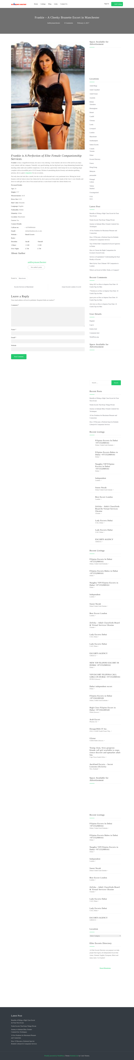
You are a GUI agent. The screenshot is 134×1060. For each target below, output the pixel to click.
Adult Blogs (93, 86)
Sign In (106, 4)
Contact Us (63, 4)
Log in (92, 325)
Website (13, 345)
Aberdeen (93, 104)
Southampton (94, 140)
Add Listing (118, 4)
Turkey (92, 186)
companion (28, 173)
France (92, 163)
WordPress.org (94, 337)
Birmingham (93, 108)
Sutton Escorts (94, 144)
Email (13, 337)
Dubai (91, 155)
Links (56, 4)
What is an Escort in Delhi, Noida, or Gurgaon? (104, 270)
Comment (15, 305)
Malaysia (92, 171)
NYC (91, 199)
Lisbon (92, 182)
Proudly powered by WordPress (54, 1056)
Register (92, 321)
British (92, 102)
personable (93, 175)
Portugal (92, 179)
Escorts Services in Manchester (23, 287)
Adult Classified (95, 90)
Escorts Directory (95, 159)
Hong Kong (93, 167)
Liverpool (93, 128)
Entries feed (93, 329)
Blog (49, 4)
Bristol (92, 112)
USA (91, 196)
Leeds (91, 124)
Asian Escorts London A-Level (71, 287)
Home (36, 4)
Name (13, 329)
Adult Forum (94, 94)
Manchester (22, 278)
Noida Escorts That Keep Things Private (102, 220)
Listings (43, 4)
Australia (92, 98)
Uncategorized (94, 192)
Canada (92, 148)
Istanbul (92, 188)
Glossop (92, 120)
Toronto (92, 151)
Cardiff (92, 116)
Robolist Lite (74, 1056)
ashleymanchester (37, 262)
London (92, 132)
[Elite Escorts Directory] (105, 797)
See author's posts (36, 267)
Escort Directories (105, 968)
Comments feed (94, 333)
